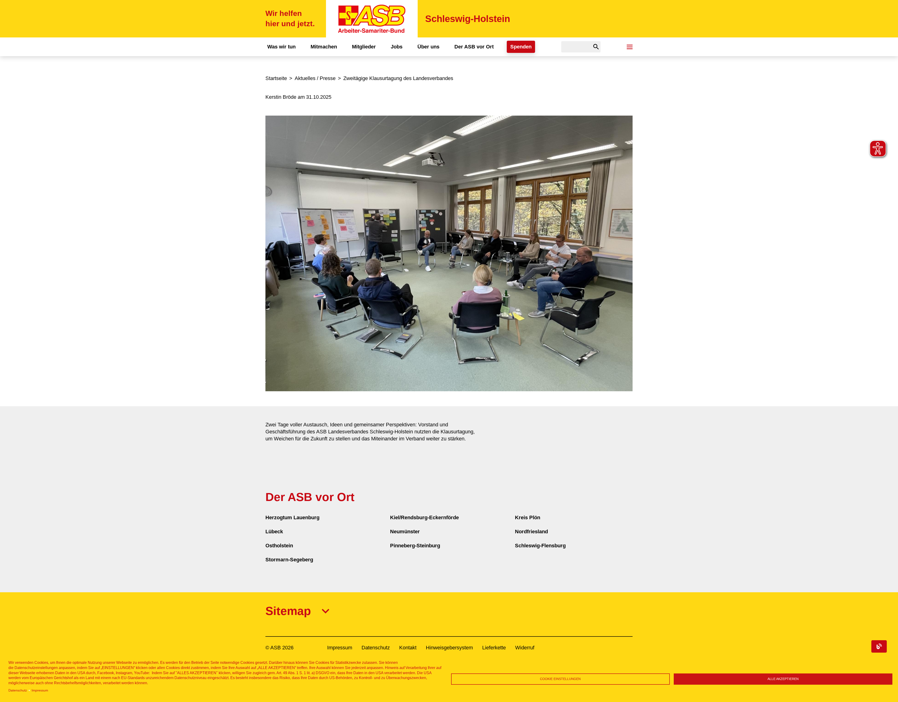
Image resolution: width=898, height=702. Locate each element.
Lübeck (274, 531)
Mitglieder (364, 47)
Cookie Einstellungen (560, 679)
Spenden (521, 47)
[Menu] (630, 46)
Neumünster (405, 531)
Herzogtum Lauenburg (292, 517)
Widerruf (524, 648)
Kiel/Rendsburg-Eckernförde (424, 517)
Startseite (276, 78)
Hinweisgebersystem (449, 648)
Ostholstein (279, 545)
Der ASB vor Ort (474, 47)
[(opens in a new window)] (449, 253)
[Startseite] (372, 18)
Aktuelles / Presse (315, 78)
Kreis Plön (527, 517)
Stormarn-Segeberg (289, 560)
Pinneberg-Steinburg (415, 545)
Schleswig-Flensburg (540, 545)
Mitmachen (324, 47)
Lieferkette (494, 648)
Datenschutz (17, 690)
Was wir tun (281, 47)
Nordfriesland (531, 531)
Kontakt (407, 648)
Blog (879, 646)
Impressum (40, 690)
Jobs (396, 47)
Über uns (428, 47)
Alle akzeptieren (783, 679)
